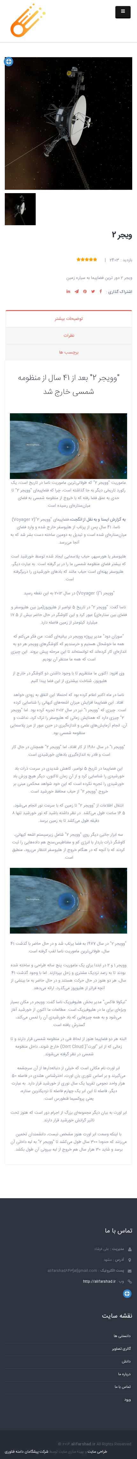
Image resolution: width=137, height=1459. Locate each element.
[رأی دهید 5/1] (95, 260)
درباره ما (124, 1374)
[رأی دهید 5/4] (83, 260)
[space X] (28, 21)
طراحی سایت (97, 1452)
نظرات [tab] (68, 336)
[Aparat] (8, 61)
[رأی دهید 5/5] (78, 260)
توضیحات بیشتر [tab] (69, 319)
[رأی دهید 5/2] (91, 260)
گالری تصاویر (121, 1349)
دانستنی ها (122, 1336)
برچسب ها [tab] (68, 352)
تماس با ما (123, 1387)
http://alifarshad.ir (99, 1282)
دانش (126, 1362)
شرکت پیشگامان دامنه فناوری (26, 1452)
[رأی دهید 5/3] (87, 260)
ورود (127, 1400)
